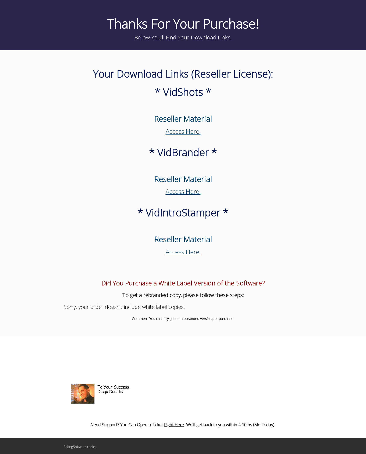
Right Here (174, 425)
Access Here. (183, 131)
